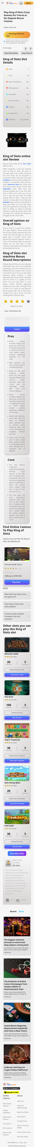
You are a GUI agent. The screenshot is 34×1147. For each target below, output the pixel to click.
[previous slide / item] (8, 140)
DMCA (19, 1128)
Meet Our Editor (23, 1112)
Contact (23, 900)
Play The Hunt (17, 718)
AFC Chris (13, 27)
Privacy (25, 1126)
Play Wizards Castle (17, 675)
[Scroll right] (30, 48)
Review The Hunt (17, 713)
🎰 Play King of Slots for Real (15, 35)
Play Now (16, 582)
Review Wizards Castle (17, 670)
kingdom (6, 180)
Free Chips (27, 164)
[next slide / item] (26, 140)
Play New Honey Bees (17, 804)
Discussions (21, 1117)
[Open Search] (21, 3)
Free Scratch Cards (24, 1132)
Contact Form (22, 1121)
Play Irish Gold (17, 846)
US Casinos (7, 1124)
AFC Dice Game (22, 1137)
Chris (12, 900)
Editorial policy (13, 43)
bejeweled (7, 189)
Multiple (6, 202)
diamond (11, 184)
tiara (17, 184)
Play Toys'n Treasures (17, 761)
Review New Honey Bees (17, 799)
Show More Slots (17, 853)
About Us (20, 1101)
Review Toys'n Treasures (17, 756)
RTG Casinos (7, 1128)
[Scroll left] (26, 48)
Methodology (21, 43)
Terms (19, 1126)
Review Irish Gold (17, 841)
